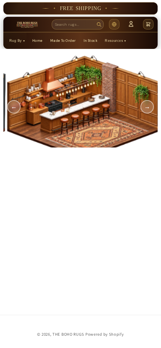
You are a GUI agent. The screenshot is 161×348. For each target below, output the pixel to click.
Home (37, 40)
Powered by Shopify (104, 334)
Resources (114, 41)
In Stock (90, 40)
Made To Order (63, 40)
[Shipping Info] (114, 24)
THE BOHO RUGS (68, 334)
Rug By (15, 41)
